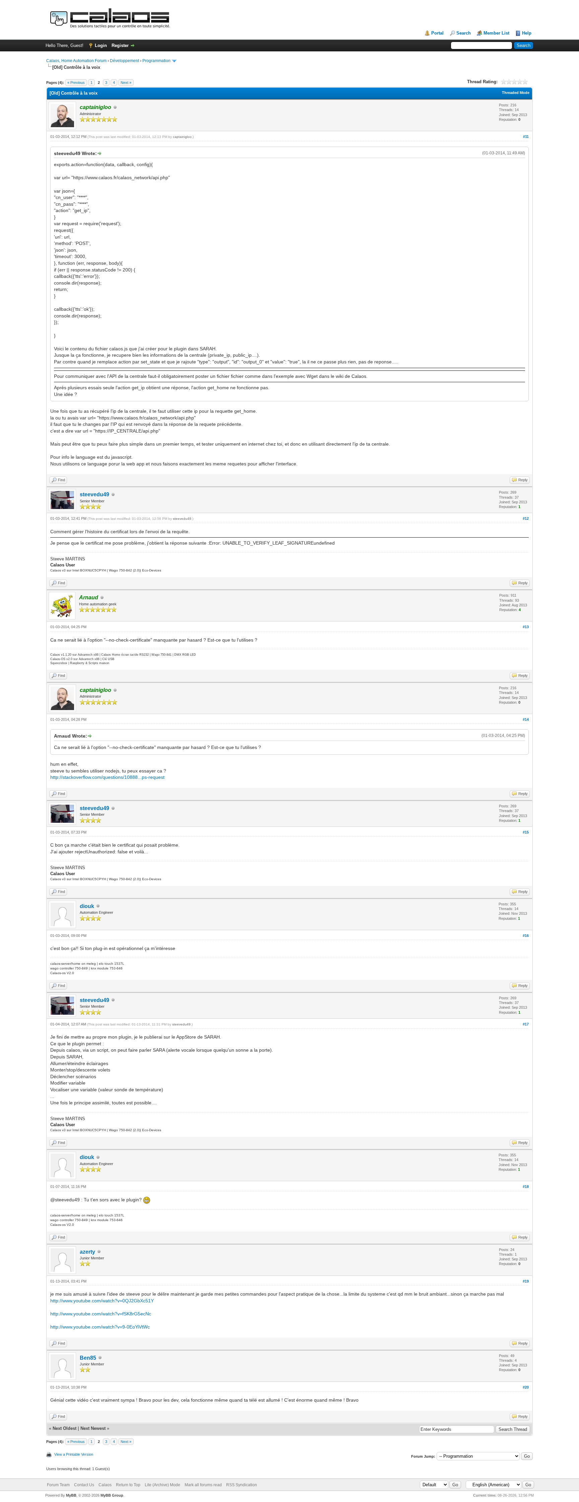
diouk (87, 906)
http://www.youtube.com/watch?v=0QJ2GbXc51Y (102, 1300)
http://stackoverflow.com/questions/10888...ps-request (107, 777)
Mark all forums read (203, 1485)
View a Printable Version (73, 1454)
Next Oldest (64, 1428)
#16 (526, 936)
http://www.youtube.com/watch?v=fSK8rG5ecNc (100, 1313)
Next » (126, 83)
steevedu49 (94, 494)
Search (463, 33)
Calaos (105, 1485)
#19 (526, 1281)
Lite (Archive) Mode (162, 1485)
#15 (526, 832)
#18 (526, 1187)
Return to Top (128, 1485)
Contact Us (84, 1485)
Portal (437, 33)
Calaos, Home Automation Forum (76, 60)
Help (526, 33)
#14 (526, 719)
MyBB (71, 1495)
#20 (526, 1387)
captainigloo (182, 137)
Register (120, 45)
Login (101, 45)
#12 (526, 518)
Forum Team (58, 1485)
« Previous (76, 83)
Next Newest (93, 1428)
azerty (87, 1252)
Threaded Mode (515, 93)
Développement (124, 60)
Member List (496, 33)
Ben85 (88, 1358)
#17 (526, 1024)
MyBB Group (112, 1495)
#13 (526, 627)
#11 (526, 137)
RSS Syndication (241, 1485)
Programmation (156, 60)
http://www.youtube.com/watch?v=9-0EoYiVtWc (100, 1327)
